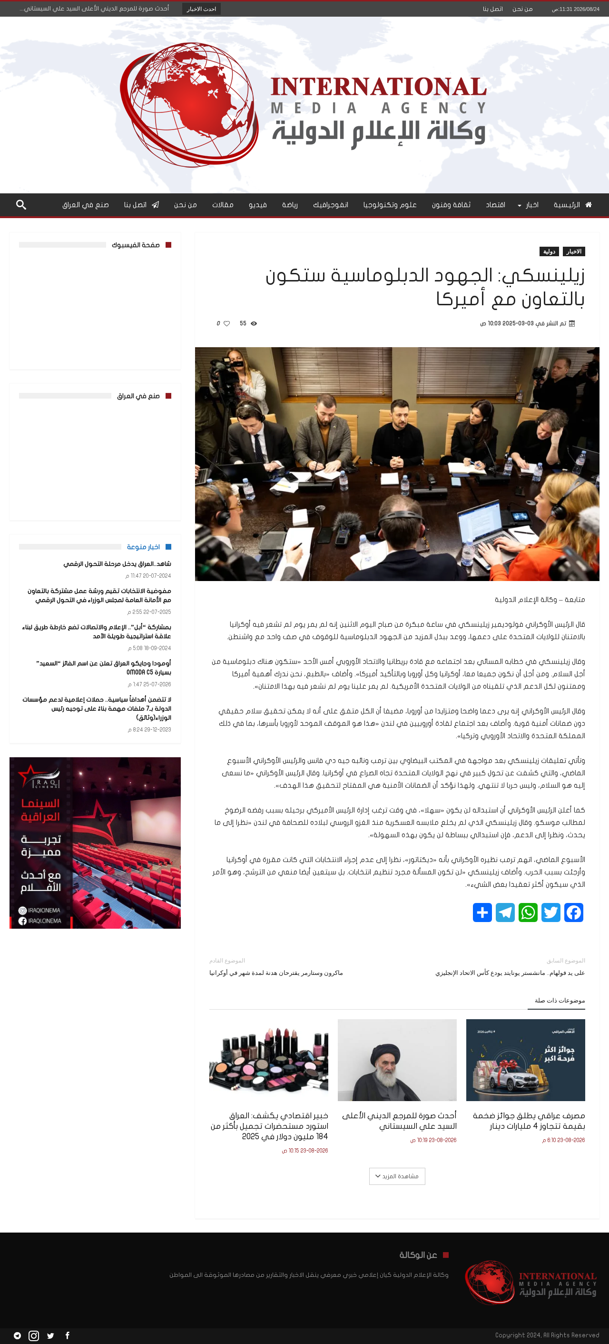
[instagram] (33, 1336)
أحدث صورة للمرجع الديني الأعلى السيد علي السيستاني (399, 1121)
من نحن (522, 9)
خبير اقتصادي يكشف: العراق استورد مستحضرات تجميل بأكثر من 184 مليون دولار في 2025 (269, 1126)
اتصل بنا (493, 9)
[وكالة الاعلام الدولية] (304, 31)
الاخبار (574, 251)
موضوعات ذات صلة (560, 1000)
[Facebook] (67, 1336)
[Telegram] (17, 1336)
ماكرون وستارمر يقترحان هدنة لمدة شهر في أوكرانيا (276, 966)
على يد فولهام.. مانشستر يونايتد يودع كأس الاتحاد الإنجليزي (510, 966)
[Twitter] (50, 1336)
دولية (549, 251)
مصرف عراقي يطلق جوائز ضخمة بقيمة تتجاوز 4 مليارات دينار (529, 1121)
